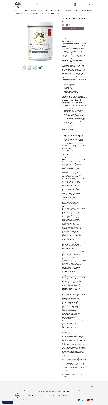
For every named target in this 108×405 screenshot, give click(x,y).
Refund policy (42, 395)
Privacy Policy (68, 395)
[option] (23, 68)
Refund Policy (66, 391)
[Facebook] (91, 386)
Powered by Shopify (18, 401)
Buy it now (73, 28)
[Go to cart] (92, 4)
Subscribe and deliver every (70, 374)
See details (65, 376)
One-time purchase (68, 370)
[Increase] (67, 25)
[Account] (89, 4)
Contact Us (24, 395)
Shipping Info (61, 395)
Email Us (29, 395)
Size (62, 32)
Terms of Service (35, 395)
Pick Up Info (55, 395)
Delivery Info (49, 395)
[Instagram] (92, 386)
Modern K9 (24, 399)
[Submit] (75, 4)
